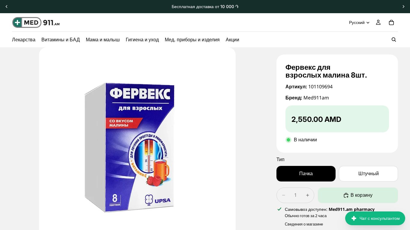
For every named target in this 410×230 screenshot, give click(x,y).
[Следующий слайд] (403, 6)
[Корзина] (391, 22)
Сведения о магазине (304, 224)
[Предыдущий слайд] (6, 6)
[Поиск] (393, 39)
